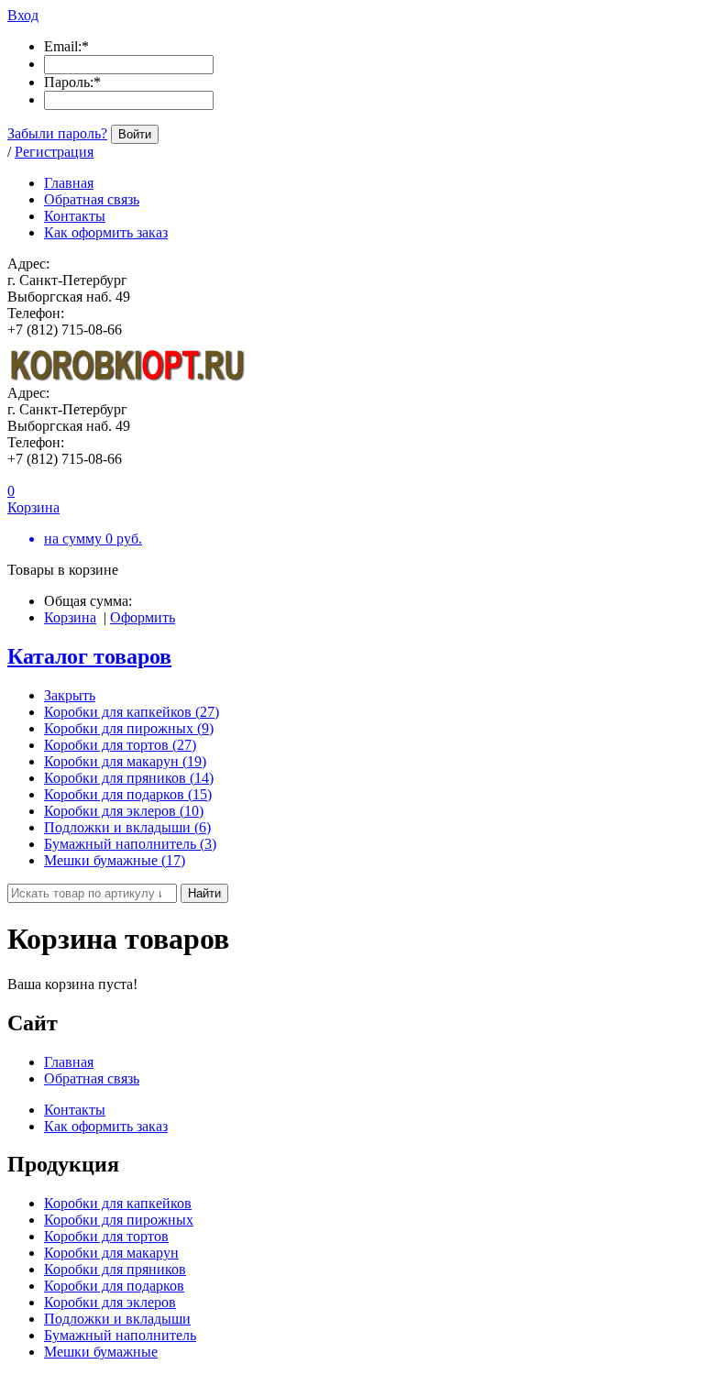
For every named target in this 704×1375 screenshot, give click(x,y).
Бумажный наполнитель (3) (130, 844)
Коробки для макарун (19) (125, 761)
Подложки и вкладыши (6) (127, 827)
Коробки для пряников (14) (129, 778)
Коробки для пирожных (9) (129, 728)
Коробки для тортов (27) (120, 745)
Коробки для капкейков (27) (131, 712)
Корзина (70, 617)
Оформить (142, 617)
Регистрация (54, 152)
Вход (22, 15)
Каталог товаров (89, 656)
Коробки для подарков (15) (128, 794)
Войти (134, 134)
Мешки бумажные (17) (114, 860)
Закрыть (69, 695)
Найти (204, 893)
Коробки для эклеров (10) (124, 811)
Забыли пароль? (57, 133)
